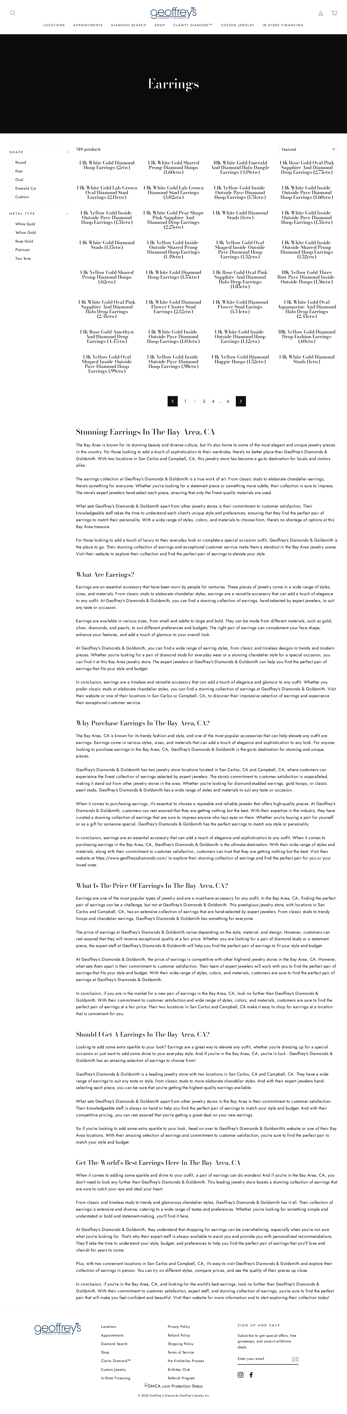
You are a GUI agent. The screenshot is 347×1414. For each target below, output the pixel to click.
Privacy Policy (179, 1326)
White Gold (25, 224)
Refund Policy (179, 1335)
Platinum (22, 249)
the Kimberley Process (186, 1360)
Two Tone (23, 258)
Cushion (22, 197)
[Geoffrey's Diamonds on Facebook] (251, 1375)
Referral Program (181, 1378)
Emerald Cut (25, 188)
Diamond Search (128, 25)
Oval (19, 179)
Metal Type (22, 213)
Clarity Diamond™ (193, 25)
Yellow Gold (25, 232)
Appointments (88, 25)
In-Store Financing (283, 25)
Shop (160, 25)
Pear (19, 171)
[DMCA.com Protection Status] (173, 1386)
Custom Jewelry (237, 25)
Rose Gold (24, 241)
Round (20, 162)
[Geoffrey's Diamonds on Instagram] (240, 1375)
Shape (16, 152)
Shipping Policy (181, 1343)
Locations (54, 25)
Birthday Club (179, 1369)
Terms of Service (181, 1352)
